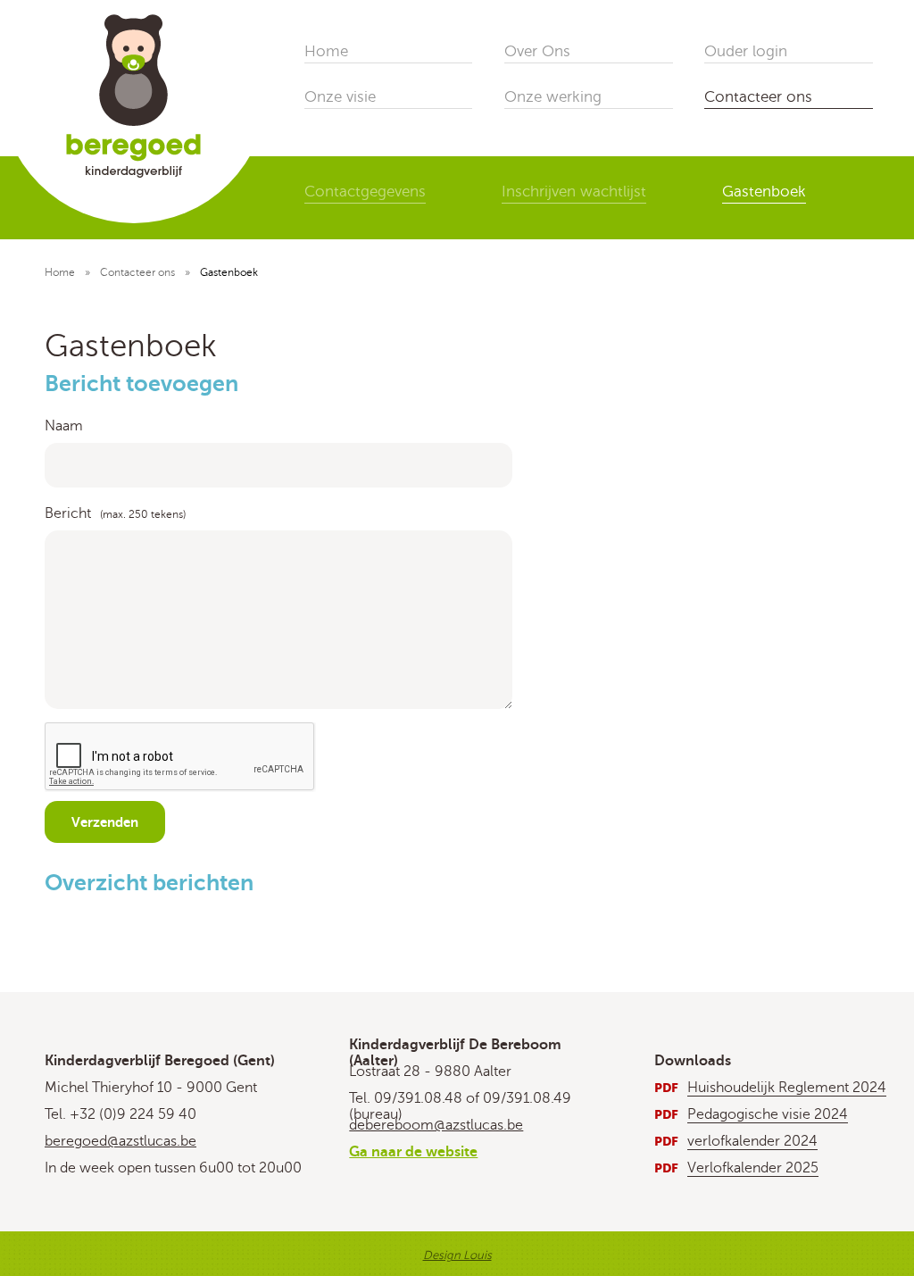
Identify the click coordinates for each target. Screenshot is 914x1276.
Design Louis (457, 1255)
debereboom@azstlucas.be (436, 1125)
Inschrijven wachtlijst (574, 191)
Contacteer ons (758, 96)
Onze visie (340, 96)
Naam (64, 426)
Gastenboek (764, 191)
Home (326, 51)
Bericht (68, 513)
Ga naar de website (413, 1152)
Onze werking (553, 96)
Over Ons (537, 51)
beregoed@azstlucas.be (120, 1141)
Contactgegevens (365, 191)
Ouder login (745, 51)
